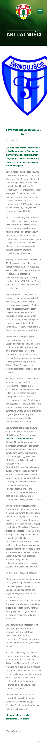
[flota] (23, 85)
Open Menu (40, 11)
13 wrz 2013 (13, 141)
